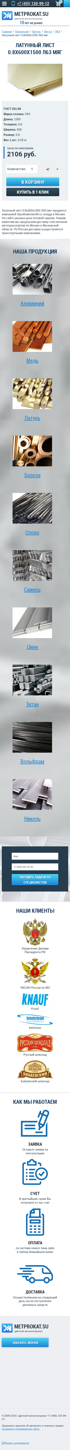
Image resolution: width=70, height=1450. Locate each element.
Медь (32, 360)
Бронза (32, 475)
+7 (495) (33, 3)
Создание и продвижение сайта (20, 1428)
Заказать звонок (25, 1342)
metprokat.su (31, 15)
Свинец (32, 589)
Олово (32, 532)
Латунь (32, 417)
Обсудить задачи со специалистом (35, 879)
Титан (32, 704)
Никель (32, 818)
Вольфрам (32, 761)
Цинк (32, 646)
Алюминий (32, 303)
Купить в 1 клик (33, 192)
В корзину (32, 182)
